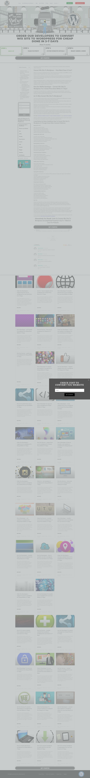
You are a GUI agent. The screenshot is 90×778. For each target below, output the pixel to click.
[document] (45, 389)
